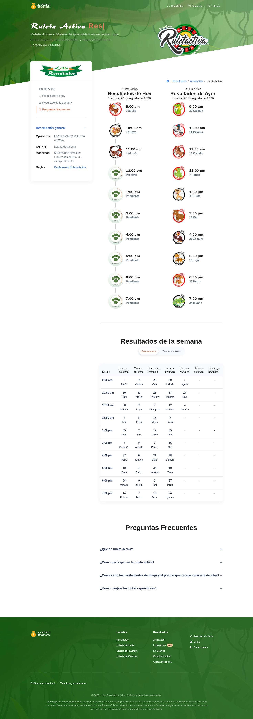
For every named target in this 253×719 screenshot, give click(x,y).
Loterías (215, 5)
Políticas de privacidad (42, 683)
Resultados (176, 5)
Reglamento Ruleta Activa (70, 167)
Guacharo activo (162, 656)
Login (196, 641)
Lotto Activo (162, 645)
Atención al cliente (203, 636)
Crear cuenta (200, 647)
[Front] (40, 6)
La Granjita (159, 650)
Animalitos (197, 5)
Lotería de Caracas (126, 656)
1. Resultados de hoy (52, 95)
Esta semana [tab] (148, 351)
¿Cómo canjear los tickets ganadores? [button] (128, 588)
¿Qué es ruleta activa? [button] (116, 549)
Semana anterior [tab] (172, 351)
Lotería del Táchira (126, 650)
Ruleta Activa (47, 88)
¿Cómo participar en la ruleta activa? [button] (127, 562)
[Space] (40, 634)
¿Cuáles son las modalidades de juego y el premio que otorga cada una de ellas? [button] (159, 575)
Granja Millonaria (162, 661)
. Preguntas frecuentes (54, 109)
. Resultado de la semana (55, 102)
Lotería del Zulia (125, 645)
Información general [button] (51, 128)
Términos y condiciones (73, 683)
